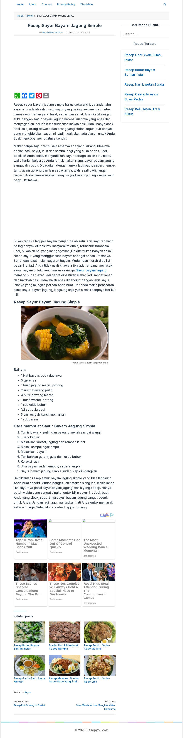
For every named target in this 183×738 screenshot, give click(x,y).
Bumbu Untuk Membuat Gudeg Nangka (63, 647)
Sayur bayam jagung (91, 270)
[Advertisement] (65, 64)
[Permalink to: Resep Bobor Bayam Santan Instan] (29, 632)
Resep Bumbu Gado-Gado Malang (97, 647)
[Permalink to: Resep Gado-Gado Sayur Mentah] (29, 665)
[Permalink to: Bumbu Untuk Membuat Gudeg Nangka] (65, 632)
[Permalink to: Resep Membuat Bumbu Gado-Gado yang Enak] (65, 665)
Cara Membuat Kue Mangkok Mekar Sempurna (96, 705)
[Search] (164, 4)
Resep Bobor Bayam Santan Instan (26, 647)
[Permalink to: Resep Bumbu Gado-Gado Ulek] (100, 665)
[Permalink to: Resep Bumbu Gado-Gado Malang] (100, 632)
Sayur (27, 692)
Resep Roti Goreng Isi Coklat (29, 703)
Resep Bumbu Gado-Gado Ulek (97, 680)
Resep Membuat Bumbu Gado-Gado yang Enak (64, 680)
